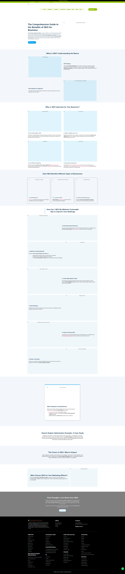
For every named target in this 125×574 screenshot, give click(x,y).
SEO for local (31, 199)
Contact (76, 9)
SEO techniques (61, 199)
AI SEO (44, 9)
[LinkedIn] (92, 2)
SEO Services (50, 9)
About (73, 9)
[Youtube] (94, 2)
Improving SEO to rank (53, 412)
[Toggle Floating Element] (122, 568)
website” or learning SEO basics (82, 166)
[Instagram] (96, 2)
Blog (80, 9)
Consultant (56, 9)
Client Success (62, 9)
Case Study (68, 9)
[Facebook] (90, 2)
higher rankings (49, 166)
